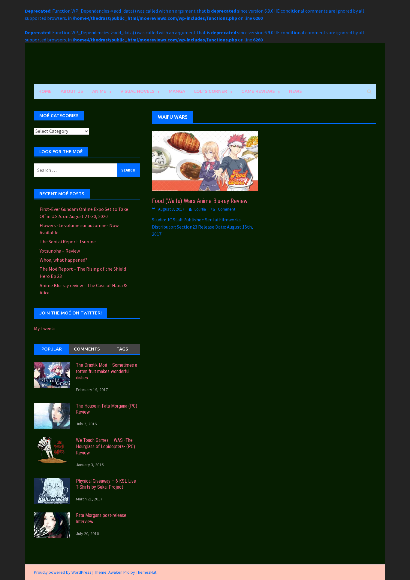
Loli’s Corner (210, 91)
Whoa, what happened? (63, 260)
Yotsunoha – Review (60, 251)
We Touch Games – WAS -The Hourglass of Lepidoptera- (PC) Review (105, 446)
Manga (177, 91)
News (295, 91)
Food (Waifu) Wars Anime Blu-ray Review (200, 201)
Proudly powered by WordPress (63, 572)
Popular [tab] (51, 348)
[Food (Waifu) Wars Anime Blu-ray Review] (205, 160)
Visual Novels (137, 91)
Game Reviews (258, 91)
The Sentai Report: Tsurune (68, 241)
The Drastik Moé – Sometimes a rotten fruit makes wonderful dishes (106, 371)
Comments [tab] (87, 348)
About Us (72, 91)
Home (45, 91)
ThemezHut (146, 572)
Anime (99, 91)
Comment (226, 209)
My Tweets (45, 328)
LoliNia (200, 209)
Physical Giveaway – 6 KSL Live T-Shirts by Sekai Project (106, 484)
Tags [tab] (122, 348)
